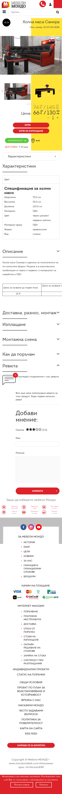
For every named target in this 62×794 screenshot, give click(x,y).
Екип (27, 547)
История (29, 542)
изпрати (37, 490)
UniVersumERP (34, 767)
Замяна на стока (35, 655)
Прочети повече (21, 784)
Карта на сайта (31, 728)
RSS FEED (31, 733)
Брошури (29, 576)
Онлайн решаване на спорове (32, 647)
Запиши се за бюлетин (31, 745)
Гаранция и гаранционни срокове (32, 568)
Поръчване (31, 611)
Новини (29, 556)
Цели (27, 551)
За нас (28, 560)
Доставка (30, 624)
